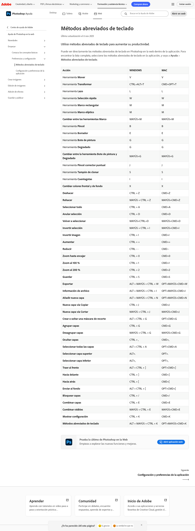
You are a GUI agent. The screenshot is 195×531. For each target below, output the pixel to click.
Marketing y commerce (80, 4)
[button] (172, 4)
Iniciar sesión (185, 4)
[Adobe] (6, 4)
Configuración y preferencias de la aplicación (30, 72)
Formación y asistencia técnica (111, 4)
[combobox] (145, 14)
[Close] (141, 524)
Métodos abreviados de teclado (30, 64)
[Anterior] (92, 477)
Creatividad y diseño (24, 4)
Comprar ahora (141, 4)
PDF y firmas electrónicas (51, 4)
